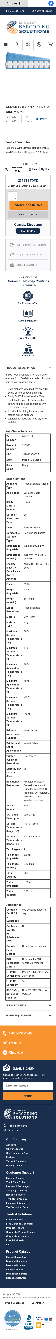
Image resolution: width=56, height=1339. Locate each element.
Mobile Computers (16, 1257)
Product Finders (15, 1228)
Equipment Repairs (16, 1203)
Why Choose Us (14, 1149)
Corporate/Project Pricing (20, 1232)
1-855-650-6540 (17, 169)
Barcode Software (16, 1278)
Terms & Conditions (17, 1161)
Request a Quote (15, 1194)
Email (35, 169)
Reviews (10, 1157)
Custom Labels (14, 1219)
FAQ (8, 1244)
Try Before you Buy (16, 1199)
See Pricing (28, 231)
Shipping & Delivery (16, 1190)
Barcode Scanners (16, 1261)
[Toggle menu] (5, 45)
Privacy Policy (14, 1165)
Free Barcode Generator (19, 1223)
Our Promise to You (17, 1153)
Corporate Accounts (17, 1236)
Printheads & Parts (16, 1273)
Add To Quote (29, 214)
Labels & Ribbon (15, 1269)
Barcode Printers (15, 1265)
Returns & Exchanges (18, 1186)
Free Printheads (15, 1240)
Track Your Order (15, 1182)
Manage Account (15, 1178)
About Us (11, 1144)
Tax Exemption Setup (17, 1207)
